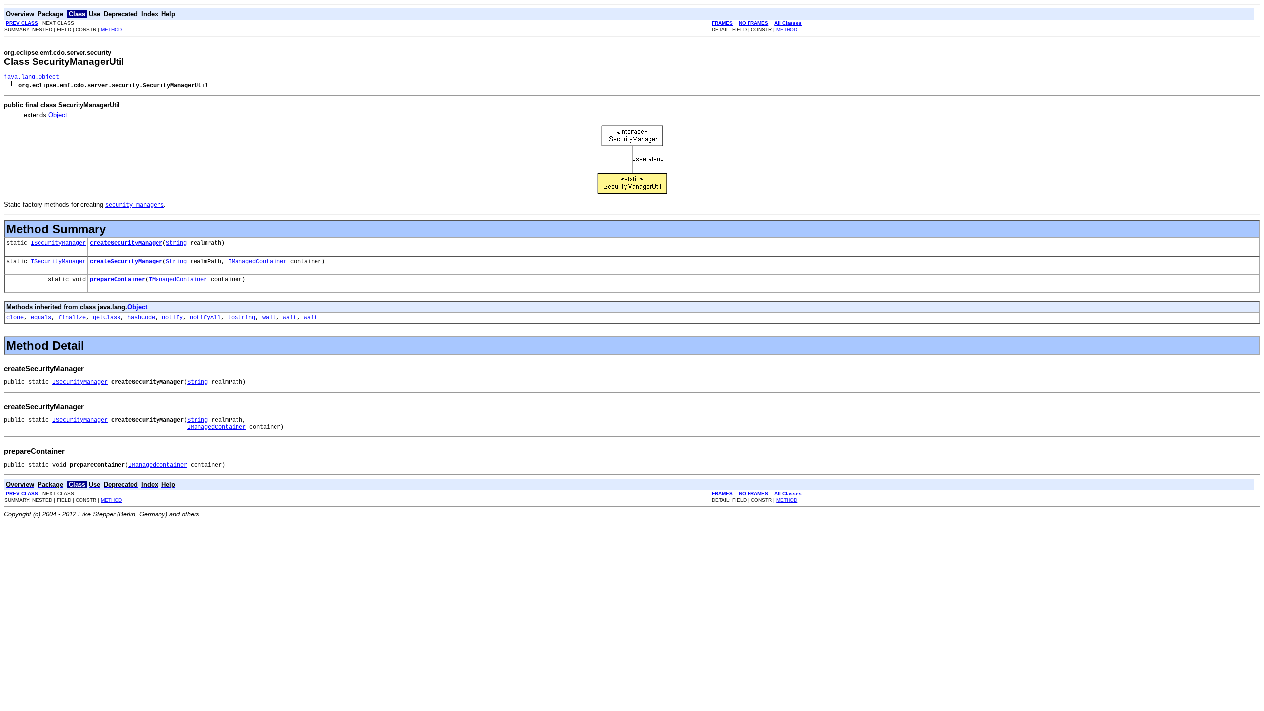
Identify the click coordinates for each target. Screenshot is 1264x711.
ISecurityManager (58, 243)
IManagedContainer (257, 261)
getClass (106, 318)
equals (41, 318)
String (176, 243)
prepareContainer (117, 279)
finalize (72, 318)
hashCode (141, 318)
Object (57, 114)
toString (241, 318)
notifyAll (205, 318)
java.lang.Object (31, 77)
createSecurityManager (126, 243)
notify (172, 318)
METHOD (111, 29)
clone (15, 318)
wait (269, 318)
